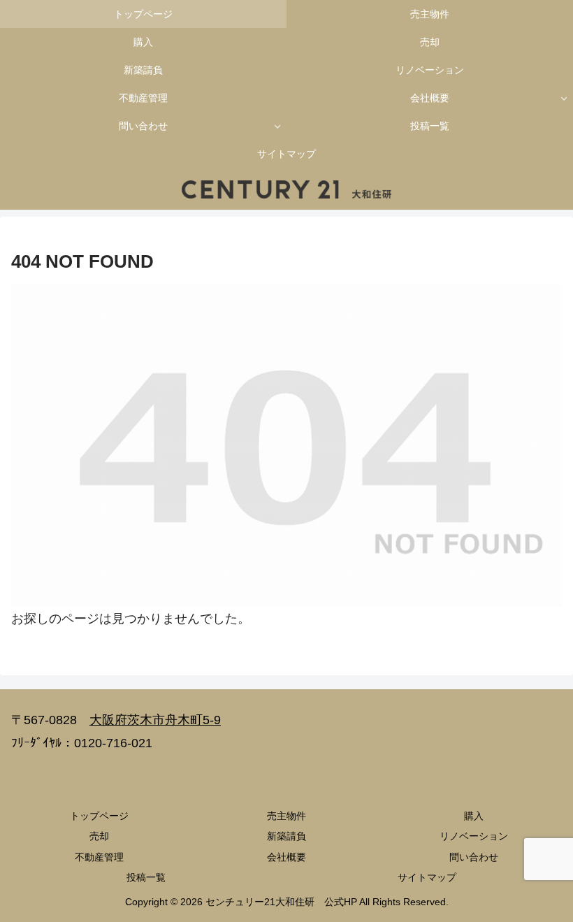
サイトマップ (427, 877)
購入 (474, 815)
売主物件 (286, 815)
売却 (99, 836)
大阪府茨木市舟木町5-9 (155, 720)
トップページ (99, 815)
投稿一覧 (146, 877)
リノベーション (474, 836)
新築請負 (286, 836)
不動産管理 (99, 857)
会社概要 (286, 857)
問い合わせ (473, 857)
